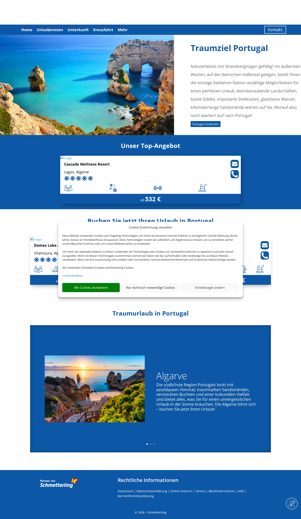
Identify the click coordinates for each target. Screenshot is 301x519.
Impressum (125, 491)
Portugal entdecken (205, 124)
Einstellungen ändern (210, 287)
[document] (150, 314)
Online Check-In (181, 491)
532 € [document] (153, 199)
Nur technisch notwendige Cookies (150, 287)
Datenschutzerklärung (152, 491)
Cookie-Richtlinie (72, 275)
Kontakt (275, 29)
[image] (66, 158)
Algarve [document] (171, 376)
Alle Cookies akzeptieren (91, 287)
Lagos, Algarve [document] (76, 172)
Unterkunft (78, 29)
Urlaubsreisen (50, 29)
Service (200, 491)
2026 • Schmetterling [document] (151, 512)
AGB (241, 491)
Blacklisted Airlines (222, 491)
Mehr (123, 29)
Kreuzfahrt (103, 29)
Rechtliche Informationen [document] (148, 480)
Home (26, 29)
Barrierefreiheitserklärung (136, 496)
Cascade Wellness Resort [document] (87, 164)
